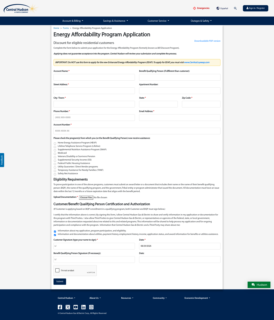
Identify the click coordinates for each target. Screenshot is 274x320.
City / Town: (59, 98)
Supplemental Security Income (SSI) (75, 160)
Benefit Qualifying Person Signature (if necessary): (77, 253)
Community (159, 298)
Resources (126, 298)
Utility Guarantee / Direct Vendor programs (78, 167)
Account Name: (61, 71)
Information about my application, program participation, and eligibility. (92, 231)
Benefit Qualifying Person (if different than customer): (164, 71)
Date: (141, 240)
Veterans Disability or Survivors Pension (76, 156)
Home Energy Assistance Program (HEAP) (77, 143)
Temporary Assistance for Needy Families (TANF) (80, 170)
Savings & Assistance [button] (114, 21)
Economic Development (196, 298)
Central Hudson (65, 298)
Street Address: (61, 84)
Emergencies (203, 8)
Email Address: (146, 111)
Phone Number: (61, 111)
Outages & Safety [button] (200, 21)
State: (141, 98)
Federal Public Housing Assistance (74, 163)
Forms (66, 28)
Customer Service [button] (157, 21)
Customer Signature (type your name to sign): (75, 240)
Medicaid (62, 153)
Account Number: (62, 125)
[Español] (222, 8)
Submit (59, 281)
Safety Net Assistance (68, 173)
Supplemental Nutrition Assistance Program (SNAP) (82, 150)
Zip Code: (186, 98)
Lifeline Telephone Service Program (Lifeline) (79, 146)
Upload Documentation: (65, 197)
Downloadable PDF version (207, 41)
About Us (94, 298)
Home (56, 28)
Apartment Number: (148, 84)
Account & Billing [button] (71, 21)
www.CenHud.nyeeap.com (196, 62)
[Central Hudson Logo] (21, 8)
